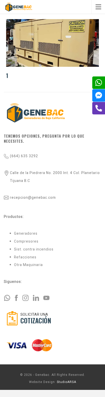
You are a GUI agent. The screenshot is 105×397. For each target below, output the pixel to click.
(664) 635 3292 (24, 156)
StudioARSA (66, 382)
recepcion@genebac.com (33, 197)
